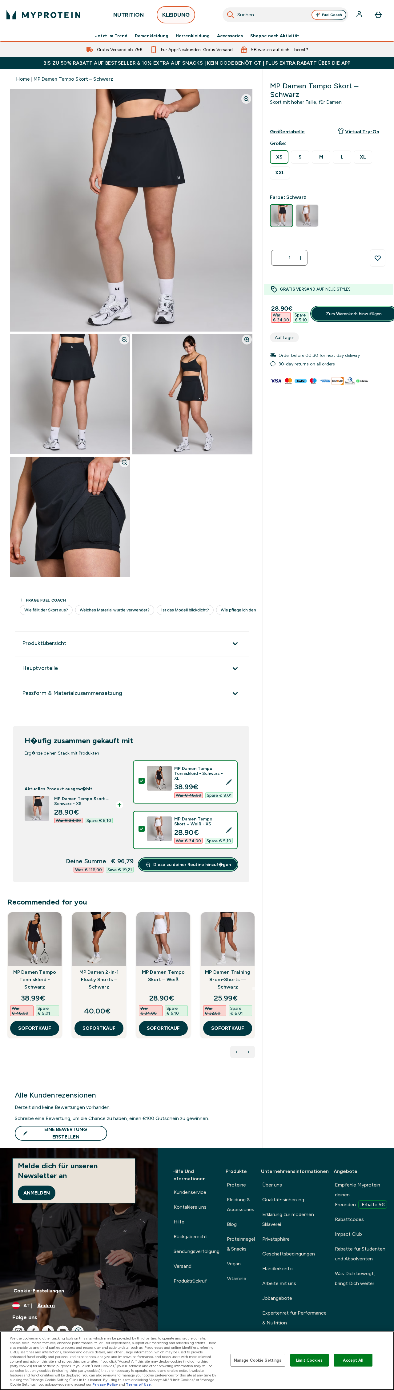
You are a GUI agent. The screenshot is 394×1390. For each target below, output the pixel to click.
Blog (232, 1224)
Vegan (234, 1263)
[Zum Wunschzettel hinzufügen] (377, 258)
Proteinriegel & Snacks (241, 1243)
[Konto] (360, 14)
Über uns (272, 1184)
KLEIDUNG (176, 15)
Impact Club (348, 1234)
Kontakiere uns (190, 1207)
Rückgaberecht (190, 1236)
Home (23, 79)
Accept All (353, 1360)
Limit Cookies (309, 1360)
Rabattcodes (349, 1219)
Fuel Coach (332, 15)
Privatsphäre (276, 1239)
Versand (182, 1266)
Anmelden (36, 1192)
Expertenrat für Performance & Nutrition (294, 1317)
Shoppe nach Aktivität (274, 36)
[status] (289, 258)
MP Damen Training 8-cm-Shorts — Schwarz (227, 979)
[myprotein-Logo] (43, 15)
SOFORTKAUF (34, 1028)
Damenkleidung (151, 36)
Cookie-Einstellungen (39, 1290)
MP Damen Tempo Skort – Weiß (163, 975)
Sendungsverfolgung (196, 1251)
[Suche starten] (230, 14)
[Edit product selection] (229, 782)
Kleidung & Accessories (240, 1204)
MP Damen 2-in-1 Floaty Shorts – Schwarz (99, 979)
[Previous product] (236, 1052)
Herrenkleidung (193, 36)
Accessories (230, 36)
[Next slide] (253, 988)
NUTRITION (128, 15)
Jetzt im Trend (111, 36)
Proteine (236, 1184)
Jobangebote (277, 1298)
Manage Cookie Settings (258, 1360)
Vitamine (236, 1278)
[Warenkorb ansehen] (378, 15)
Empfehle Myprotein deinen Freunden (360, 1194)
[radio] (279, 157)
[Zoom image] (246, 99)
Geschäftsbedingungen (288, 1253)
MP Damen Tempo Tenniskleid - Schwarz (34, 979)
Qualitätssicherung (283, 1199)
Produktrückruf (190, 1280)
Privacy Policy (105, 1384)
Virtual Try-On (362, 131)
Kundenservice (190, 1192)
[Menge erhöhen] (300, 258)
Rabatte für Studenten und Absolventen (360, 1253)
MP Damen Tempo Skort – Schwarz (73, 79)
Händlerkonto (277, 1268)
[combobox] (285, 14)
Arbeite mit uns (279, 1283)
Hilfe (179, 1221)
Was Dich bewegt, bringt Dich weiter (355, 1278)
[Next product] (249, 1052)
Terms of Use (138, 1384)
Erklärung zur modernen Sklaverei (288, 1219)
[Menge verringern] (278, 258)
